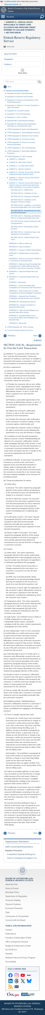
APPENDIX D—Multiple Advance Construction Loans (24, 254)
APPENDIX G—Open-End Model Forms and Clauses (23, 272)
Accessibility (10, 962)
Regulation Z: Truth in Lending (17, 117)
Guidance (8, 64)
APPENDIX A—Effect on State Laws (20, 243)
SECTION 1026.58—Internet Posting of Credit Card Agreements (25, 222)
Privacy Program (28, 958)
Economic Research (14, 908)
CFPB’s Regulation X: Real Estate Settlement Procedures (22, 152)
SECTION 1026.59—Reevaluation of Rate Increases (24, 228)
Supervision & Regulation (16, 896)
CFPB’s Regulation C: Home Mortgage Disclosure (23, 132)
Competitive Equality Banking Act (21, 854)
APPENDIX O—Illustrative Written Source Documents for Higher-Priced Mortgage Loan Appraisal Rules (23, 318)
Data (7, 912)
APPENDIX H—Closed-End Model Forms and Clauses (24, 278)
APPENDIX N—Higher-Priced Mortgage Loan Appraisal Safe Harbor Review (24, 311)
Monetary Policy (12, 892)
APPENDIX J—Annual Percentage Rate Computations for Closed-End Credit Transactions (25, 287)
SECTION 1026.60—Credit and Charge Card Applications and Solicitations (25, 233)
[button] (3, 9)
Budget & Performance (15, 946)
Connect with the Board (15, 920)
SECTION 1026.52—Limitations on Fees (24, 193)
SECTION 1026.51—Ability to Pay (22, 190)
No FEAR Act (11, 950)
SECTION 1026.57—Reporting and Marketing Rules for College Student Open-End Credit (26, 217)
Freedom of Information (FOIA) (18, 938)
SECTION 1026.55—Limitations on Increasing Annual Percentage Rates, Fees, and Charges (26, 206)
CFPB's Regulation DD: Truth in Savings (20, 327)
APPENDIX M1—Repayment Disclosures (22, 302)
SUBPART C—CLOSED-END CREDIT (21, 166)
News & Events (11, 888)
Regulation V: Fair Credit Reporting (18, 114)
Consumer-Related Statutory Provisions (20, 330)
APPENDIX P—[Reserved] (17, 323)
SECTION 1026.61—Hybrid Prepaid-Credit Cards (25, 238)
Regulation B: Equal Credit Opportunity (20, 93)
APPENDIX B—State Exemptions (19, 247)
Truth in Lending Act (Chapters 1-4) (22, 858)
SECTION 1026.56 (13, 33)
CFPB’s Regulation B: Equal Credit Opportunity (22, 129)
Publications (10, 934)
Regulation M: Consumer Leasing (18, 111)
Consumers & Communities (17, 916)
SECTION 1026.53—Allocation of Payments (25, 196)
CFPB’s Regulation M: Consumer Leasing (20, 139)
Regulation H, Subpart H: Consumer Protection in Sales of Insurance (23, 106)
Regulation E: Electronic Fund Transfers (20, 97)
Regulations (8, 59)
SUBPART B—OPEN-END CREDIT (20, 162)
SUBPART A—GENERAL (17, 159)
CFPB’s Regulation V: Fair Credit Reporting (21, 148)
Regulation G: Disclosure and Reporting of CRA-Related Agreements (23, 101)
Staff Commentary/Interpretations (19, 847)
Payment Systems (13, 904)
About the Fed (11, 884)
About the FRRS (10, 54)
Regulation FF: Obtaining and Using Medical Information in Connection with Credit (21, 125)
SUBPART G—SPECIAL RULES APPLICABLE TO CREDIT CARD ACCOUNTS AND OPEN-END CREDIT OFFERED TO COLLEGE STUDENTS (25, 185)
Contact (8, 930)
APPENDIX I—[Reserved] (17, 282)
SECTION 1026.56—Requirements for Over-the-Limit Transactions (26, 212)
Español (8, 954)
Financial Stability (13, 900)
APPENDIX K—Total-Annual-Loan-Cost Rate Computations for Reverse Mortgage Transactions (25, 292)
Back (9, 87)
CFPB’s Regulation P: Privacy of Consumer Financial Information (21, 143)
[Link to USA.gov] (13, 994)
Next (35, 336)
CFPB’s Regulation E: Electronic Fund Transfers (22, 136)
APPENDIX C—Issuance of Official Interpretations (25, 250)
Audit (28, 946)
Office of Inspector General (16, 942)
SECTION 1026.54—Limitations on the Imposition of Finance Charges (23, 201)
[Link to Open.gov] (29, 994)
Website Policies (12, 958)
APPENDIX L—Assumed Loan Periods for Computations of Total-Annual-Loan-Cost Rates (24, 297)
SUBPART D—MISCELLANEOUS (20, 169)
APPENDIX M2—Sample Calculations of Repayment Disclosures (22, 306)
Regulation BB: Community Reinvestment (20, 121)
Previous (11, 336)
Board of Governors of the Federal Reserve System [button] (24, 9)
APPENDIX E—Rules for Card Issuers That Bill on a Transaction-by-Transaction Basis (25, 260)
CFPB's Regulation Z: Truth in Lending (19, 156)
